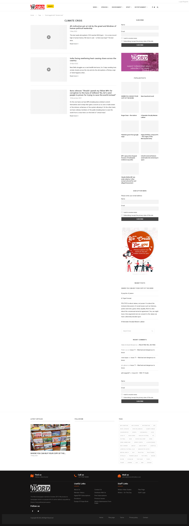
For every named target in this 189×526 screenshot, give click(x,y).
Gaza (130, 439)
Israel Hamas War (125, 442)
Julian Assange (150, 442)
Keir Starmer (124, 445)
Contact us (98, 490)
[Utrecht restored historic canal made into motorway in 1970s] (149, 147)
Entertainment (140, 7)
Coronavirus (143, 432)
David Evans (131, 435)
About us (77, 490)
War (142, 462)
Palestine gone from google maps (129, 136)
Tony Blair (140, 459)
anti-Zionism (135, 425)
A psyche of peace (127, 293)
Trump (122, 462)
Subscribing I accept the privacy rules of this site (138, 41)
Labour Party (143, 445)
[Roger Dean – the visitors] (130, 107)
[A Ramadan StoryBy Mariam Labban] (149, 107)
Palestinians (150, 452)
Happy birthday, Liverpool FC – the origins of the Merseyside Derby (149, 136)
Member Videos (79, 492)
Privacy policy (133, 517)
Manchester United (144, 449)
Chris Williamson (137, 429)
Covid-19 (122, 435)
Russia (122, 459)
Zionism (149, 462)
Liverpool (153, 445)
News (95, 7)
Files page (141, 490)
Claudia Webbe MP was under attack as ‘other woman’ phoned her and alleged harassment (128, 180)
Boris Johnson (124, 429)
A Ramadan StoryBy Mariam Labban (149, 116)
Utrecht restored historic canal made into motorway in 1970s (149, 158)
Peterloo (123, 455)
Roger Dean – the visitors (129, 115)
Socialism (130, 459)
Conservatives (124, 432)
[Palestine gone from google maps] (130, 126)
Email (123, 31)
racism (153, 455)
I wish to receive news (130, 38)
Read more (73, 44)
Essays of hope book (81, 501)
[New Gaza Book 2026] (149, 88)
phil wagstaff (125, 373)
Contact (145, 517)
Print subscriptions (100, 495)
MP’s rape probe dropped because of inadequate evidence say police (129, 158)
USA (136, 462)
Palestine (141, 452)
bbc (154, 425)
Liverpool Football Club (127, 449)
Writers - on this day (125, 492)
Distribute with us (100, 492)
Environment (117, 7)
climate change (150, 429)
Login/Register (183, 2)
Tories (148, 459)
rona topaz (124, 357)
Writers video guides (124, 490)
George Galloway (140, 439)
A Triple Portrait (126, 298)
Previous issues (99, 498)
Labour (133, 445)
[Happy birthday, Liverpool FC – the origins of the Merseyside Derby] (149, 126)
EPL (153, 435)
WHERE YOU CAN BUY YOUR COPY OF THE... (48, 453)
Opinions (104, 7)
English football (144, 435)
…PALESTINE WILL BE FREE (146, 345)
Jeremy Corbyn (138, 442)
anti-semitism (124, 425)
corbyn (134, 432)
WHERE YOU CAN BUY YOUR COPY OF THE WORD (129, 97)
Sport (128, 7)
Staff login (141, 492)
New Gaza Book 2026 (147, 96)
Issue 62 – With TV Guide (140, 373)
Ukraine (129, 462)
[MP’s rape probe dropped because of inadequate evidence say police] (130, 147)
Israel (150, 439)
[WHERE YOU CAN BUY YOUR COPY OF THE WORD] (130, 88)
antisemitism (146, 425)
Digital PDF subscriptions (82, 495)
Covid (152, 432)
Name (123, 25)
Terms (122, 517)
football (123, 439)
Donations (77, 498)
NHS (133, 452)
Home (32, 15)
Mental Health (124, 452)
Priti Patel (144, 455)
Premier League (133, 455)
